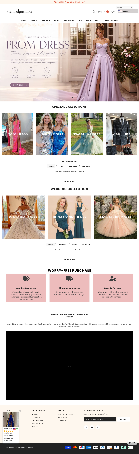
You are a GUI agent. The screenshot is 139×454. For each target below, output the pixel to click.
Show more (69, 181)
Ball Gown (86, 166)
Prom (61, 166)
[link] (26, 288)
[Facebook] (86, 427)
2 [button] (69, 97)
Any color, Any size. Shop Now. (70, 2)
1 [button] (66, 97)
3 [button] (72, 97)
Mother (74, 244)
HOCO (51, 166)
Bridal (50, 244)
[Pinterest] (98, 427)
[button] (2, 62)
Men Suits (73, 166)
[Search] (124, 7)
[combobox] (123, 7)
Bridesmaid (62, 244)
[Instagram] (92, 427)
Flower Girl (86, 244)
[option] (69, 62)
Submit (123, 419)
